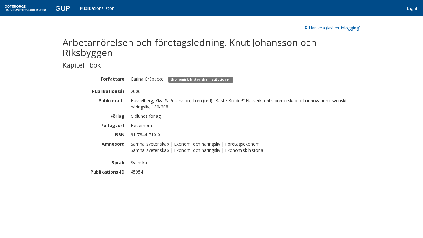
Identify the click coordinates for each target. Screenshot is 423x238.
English (412, 8)
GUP (62, 8)
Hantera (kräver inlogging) (334, 28)
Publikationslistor (97, 8)
